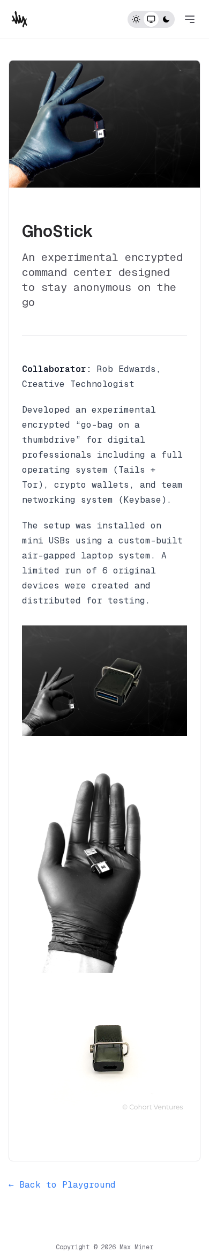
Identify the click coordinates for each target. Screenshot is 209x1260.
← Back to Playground (62, 1184)
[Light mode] (136, 19)
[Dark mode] (166, 19)
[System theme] (151, 19)
